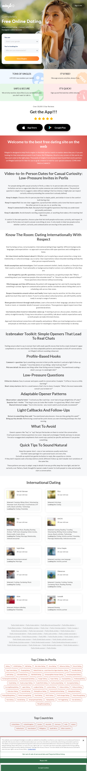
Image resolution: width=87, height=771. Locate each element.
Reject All (43, 760)
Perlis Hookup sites (67, 631)
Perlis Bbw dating (68, 625)
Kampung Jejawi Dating (74, 674)
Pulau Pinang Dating (79, 695)
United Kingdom (29, 724)
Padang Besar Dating (40, 691)
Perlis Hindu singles (52, 631)
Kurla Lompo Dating (57, 683)
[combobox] (21, 41)
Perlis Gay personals (36, 631)
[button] (78, 5)
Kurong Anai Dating (72, 683)
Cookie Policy (32, 749)
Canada (39, 724)
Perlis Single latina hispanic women (64, 642)
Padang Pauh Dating (74, 691)
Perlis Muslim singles (55, 636)
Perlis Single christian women (19, 642)
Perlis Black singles (14, 628)
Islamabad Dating (22, 674)
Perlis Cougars (72, 628)
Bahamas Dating (64, 666)
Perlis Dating (49, 695)
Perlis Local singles (14, 636)
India (65, 724)
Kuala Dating (12, 683)
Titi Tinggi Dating (63, 700)
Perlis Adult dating (17, 625)
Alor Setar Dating (40, 666)
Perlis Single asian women (22, 639)
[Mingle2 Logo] (8, 6)
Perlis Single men (35, 645)
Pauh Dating (38, 695)
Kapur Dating (54, 678)
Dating (8, 666)
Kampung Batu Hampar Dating (54, 674)
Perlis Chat (44, 628)
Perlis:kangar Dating (63, 695)
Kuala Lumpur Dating (26, 683)
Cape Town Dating (11, 670)
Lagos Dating (26, 687)
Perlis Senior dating (71, 636)
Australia (48, 724)
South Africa (53, 728)
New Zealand (32, 728)
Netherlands (20, 728)
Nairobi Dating (26, 691)
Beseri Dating (77, 666)
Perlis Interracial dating (18, 634)
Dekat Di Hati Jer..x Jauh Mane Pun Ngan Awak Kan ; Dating (50, 670)
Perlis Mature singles (29, 636)
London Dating (51, 687)
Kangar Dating (42, 678)
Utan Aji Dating (76, 700)
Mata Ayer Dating (12, 691)
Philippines (42, 728)
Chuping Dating (25, 670)
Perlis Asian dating (32, 625)
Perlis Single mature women (17, 645)
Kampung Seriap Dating (27, 678)
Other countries (66, 728)
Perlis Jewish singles (35, 634)
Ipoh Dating (10, 674)
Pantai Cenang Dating (24, 695)
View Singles (22, 59)
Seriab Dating (21, 700)
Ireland (73, 724)
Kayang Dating (66, 678)
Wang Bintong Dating (43, 704)
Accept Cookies (43, 768)
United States (16, 724)
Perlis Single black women (42, 639)
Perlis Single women (38, 648)
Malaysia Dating (77, 687)
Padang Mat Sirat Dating (57, 691)
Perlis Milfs (42, 636)
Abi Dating (28, 666)
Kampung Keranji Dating (9, 678)
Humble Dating (76, 670)
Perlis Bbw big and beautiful (50, 625)
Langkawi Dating (38, 687)
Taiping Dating (50, 700)
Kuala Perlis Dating (41, 683)
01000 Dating (17, 666)
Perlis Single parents (70, 645)
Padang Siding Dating (8, 695)
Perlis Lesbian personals (67, 634)
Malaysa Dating (64, 687)
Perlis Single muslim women (52, 645)
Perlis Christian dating (58, 628)
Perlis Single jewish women (40, 642)
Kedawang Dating (79, 678)
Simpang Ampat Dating (35, 700)
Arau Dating (52, 666)
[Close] (83, 740)
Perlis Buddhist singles (31, 628)
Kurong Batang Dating (11, 687)
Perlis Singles (51, 648)
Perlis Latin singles (50, 634)
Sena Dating (9, 700)
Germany (58, 724)
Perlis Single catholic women (62, 639)
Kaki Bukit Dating (36, 674)
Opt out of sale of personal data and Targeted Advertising (43, 754)
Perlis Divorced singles (19, 631)
